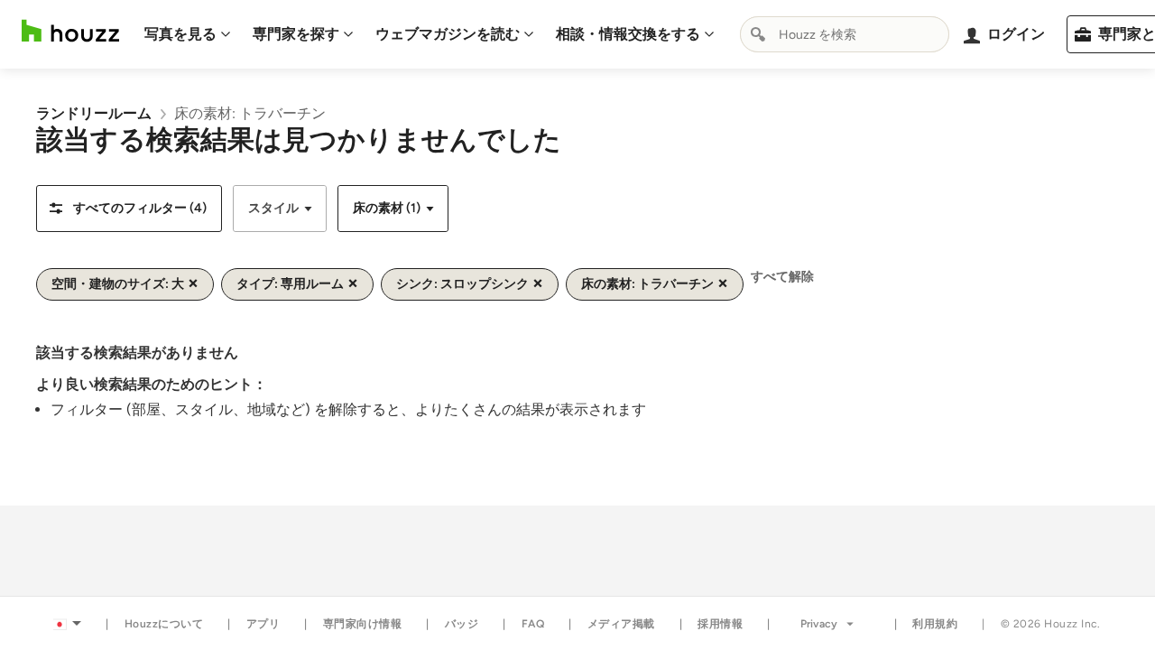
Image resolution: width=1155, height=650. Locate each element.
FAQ (533, 624)
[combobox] (844, 34)
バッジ (462, 624)
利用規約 (934, 624)
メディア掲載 (621, 624)
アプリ (263, 624)
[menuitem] (188, 34)
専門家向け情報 (362, 624)
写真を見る (180, 33)
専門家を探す (296, 33)
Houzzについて (164, 624)
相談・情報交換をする (628, 33)
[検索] (758, 34)
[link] (94, 113)
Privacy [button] (818, 624)
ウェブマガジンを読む (447, 33)
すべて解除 (782, 276)
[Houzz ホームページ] (70, 31)
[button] (129, 208)
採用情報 (720, 624)
